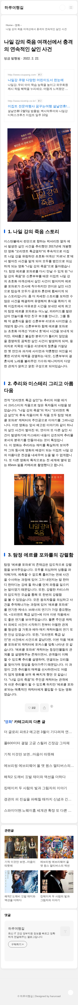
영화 (8, 722)
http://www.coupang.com (22, 74)
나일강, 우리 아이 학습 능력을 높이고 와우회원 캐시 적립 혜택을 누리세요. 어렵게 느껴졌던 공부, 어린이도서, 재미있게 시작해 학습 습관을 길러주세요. (38, 87)
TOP (70, 992)
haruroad (55, 996)
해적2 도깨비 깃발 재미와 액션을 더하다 (35, 777)
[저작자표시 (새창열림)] (51, 706)
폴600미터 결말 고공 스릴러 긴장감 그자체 (37, 743)
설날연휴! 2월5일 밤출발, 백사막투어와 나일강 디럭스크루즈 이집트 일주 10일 (38, 113)
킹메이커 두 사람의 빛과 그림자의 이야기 (35, 788)
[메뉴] (71, 7)
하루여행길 (14, 7)
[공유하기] (44, 707)
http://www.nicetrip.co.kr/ (22, 100)
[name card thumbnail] (65, 931)
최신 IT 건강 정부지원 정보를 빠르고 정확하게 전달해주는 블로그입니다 (31, 935)
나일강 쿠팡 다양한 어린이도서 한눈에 (36, 80)
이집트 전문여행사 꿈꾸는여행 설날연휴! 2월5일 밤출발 (39, 106)
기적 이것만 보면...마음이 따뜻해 (29, 754)
